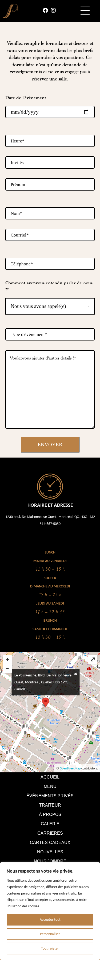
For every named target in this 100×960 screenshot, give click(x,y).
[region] (50, 911)
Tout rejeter (50, 948)
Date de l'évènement (25, 97)
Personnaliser (50, 934)
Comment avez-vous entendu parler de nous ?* (49, 286)
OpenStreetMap (70, 768)
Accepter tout (50, 919)
